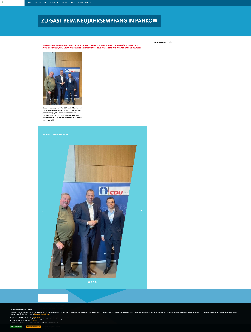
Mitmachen (77, 3)
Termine (43, 3)
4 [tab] (96, 282)
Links (88, 3)
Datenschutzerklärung (41, 314)
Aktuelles (31, 3)
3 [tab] (93, 282)
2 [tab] (91, 282)
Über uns (55, 3)
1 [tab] (89, 282)
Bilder (65, 3)
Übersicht (36, 317)
